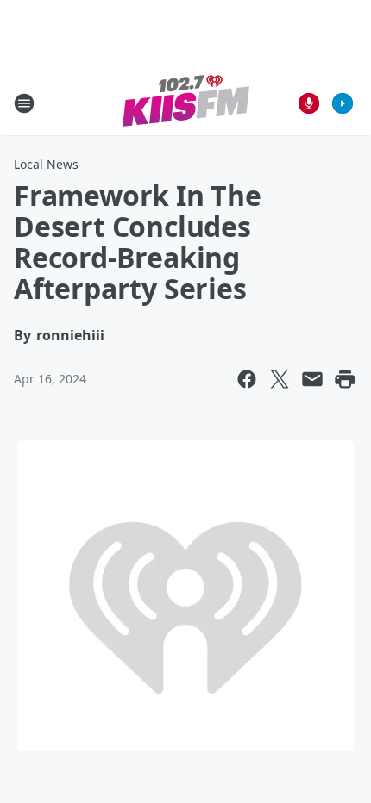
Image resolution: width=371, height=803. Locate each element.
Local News (46, 164)
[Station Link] (186, 103)
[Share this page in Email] (312, 379)
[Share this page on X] (279, 379)
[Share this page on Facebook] (247, 379)
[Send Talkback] (309, 103)
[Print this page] (345, 379)
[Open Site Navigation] (24, 103)
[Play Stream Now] (342, 103)
